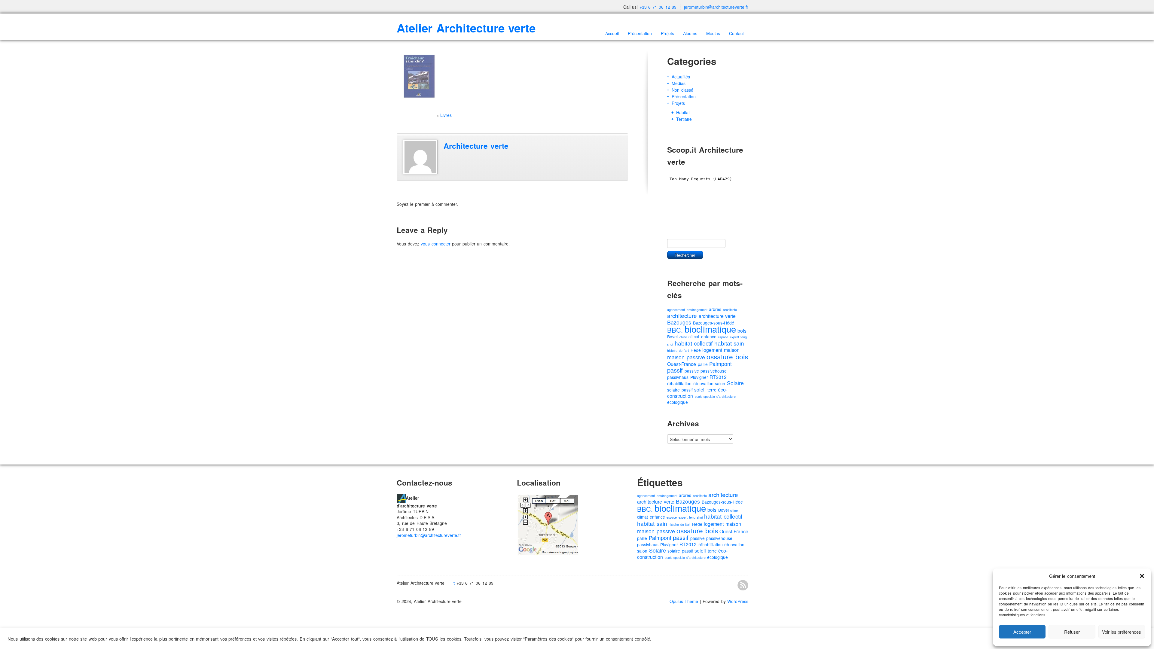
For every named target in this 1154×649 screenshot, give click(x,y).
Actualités (681, 77)
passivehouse (714, 371)
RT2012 (718, 376)
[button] (1142, 576)
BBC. (675, 329)
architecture (682, 315)
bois (741, 330)
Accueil (612, 33)
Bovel (672, 337)
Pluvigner (699, 377)
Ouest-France (681, 364)
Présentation (640, 33)
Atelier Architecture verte (466, 28)
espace (723, 337)
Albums (690, 33)
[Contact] (401, 498)
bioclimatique (710, 328)
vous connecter (435, 244)
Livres (446, 115)
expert (734, 337)
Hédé (696, 350)
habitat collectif (694, 343)
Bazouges (679, 322)
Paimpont (720, 363)
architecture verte (717, 315)
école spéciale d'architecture (715, 396)
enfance (708, 337)
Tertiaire (684, 119)
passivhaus (677, 377)
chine (683, 337)
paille (703, 364)
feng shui (696, 517)
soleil (700, 389)
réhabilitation (679, 383)
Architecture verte (476, 145)
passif (675, 370)
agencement (676, 309)
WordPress (737, 601)
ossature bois (727, 356)
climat (693, 337)
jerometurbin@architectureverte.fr (716, 7)
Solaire (735, 383)
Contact (736, 33)
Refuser (1072, 632)
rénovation (703, 383)
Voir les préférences (1121, 632)
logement (712, 349)
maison (732, 349)
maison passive (686, 357)
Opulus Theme (684, 601)
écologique (677, 402)
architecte (730, 309)
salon (720, 383)
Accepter (1022, 632)
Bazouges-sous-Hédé (722, 502)
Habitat (683, 112)
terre (711, 390)
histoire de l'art (678, 350)
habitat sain (729, 343)
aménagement (697, 309)
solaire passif (680, 390)
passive (692, 371)
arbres (715, 309)
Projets (667, 33)
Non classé (682, 90)
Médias (713, 33)
